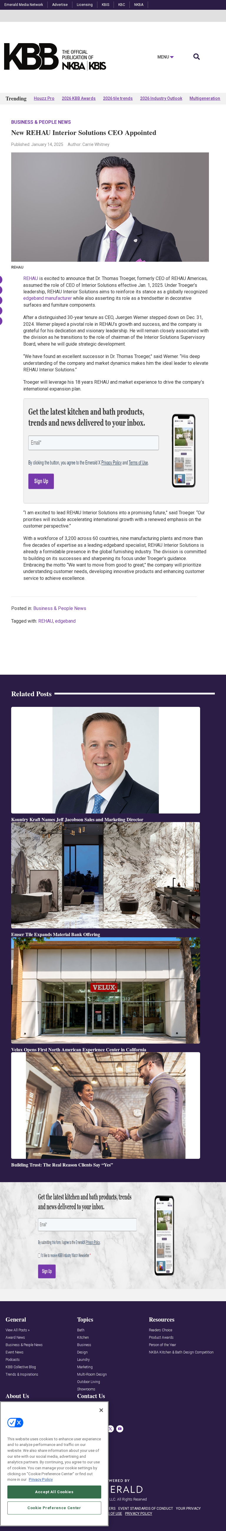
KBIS (105, 4)
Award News (15, 1338)
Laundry (83, 1360)
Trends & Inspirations (22, 1375)
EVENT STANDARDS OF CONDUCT (145, 1508)
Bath (80, 1330)
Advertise (60, 4)
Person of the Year (162, 1345)
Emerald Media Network (23, 4)
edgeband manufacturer (47, 298)
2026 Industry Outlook (161, 98)
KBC (121, 4)
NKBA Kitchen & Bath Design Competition (181, 1352)
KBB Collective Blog (21, 1367)
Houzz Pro (44, 98)
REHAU (30, 278)
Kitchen (83, 1338)
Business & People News (41, 122)
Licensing (85, 4)
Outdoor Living (88, 1382)
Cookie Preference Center (54, 1508)
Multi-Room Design (92, 1375)
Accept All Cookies (54, 1492)
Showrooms (86, 1389)
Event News (15, 1352)
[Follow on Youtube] (119, 1428)
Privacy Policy (41, 1479)
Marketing (85, 1367)
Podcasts (13, 1360)
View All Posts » (17, 1330)
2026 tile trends (118, 98)
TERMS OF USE (110, 1514)
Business (84, 1345)
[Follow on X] (110, 1428)
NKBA (138, 4)
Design (82, 1352)
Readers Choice (160, 1330)
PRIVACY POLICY (138, 1514)
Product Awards (161, 1338)
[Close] (101, 1410)
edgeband (65, 621)
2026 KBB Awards (79, 98)
